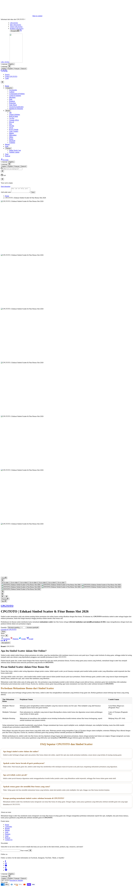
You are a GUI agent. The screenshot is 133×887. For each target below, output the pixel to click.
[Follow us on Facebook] (5, 862)
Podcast (7, 156)
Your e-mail (24, 850)
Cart (7, 78)
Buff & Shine (13, 116)
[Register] (30, 850)
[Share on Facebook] (1, 641)
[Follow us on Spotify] (6, 870)
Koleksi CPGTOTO (16, 28)
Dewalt (11, 122)
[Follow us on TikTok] (5, 868)
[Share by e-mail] (6, 641)
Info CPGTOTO (15, 25)
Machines (12, 97)
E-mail (31, 639)
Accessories (13, 90)
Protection (12, 103)
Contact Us (8, 840)
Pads (10, 99)
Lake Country (13, 131)
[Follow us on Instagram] (6, 864)
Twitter (23, 639)
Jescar (11, 127)
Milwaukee (13, 135)
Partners (8, 148)
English (11, 64)
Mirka (11, 137)
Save (32, 192)
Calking (11, 92)
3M (10, 113)
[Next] (2, 592)
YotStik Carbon (14, 152)
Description (5, 643)
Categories (9, 88)
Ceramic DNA (14, 120)
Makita (11, 133)
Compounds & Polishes (17, 94)
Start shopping (5, 186)
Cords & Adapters (15, 95)
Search (7, 74)
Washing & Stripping (16, 108)
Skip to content (37, 16)
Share (3, 631)
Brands (8, 110)
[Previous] (2, 580)
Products (12, 101)
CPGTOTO (14, 23)
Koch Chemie (13, 129)
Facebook (6, 639)
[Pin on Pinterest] (2, 641)
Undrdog (12, 142)
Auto (6, 146)
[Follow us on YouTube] (6, 865)
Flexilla (11, 126)
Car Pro (11, 118)
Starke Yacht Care (15, 150)
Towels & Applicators (16, 107)
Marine (7, 144)
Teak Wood (13, 105)
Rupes (11, 139)
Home (7, 86)
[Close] (9, 66)
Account (5, 160)
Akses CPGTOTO (16, 27)
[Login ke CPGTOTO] (4, 71)
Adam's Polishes (14, 114)
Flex (10, 124)
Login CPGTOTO (11, 76)
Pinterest (16, 639)
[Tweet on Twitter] (4, 641)
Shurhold (12, 141)
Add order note (6, 192)
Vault (6, 154)
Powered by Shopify (16, 880)
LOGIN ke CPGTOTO (8, 629)
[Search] (21, 31)
